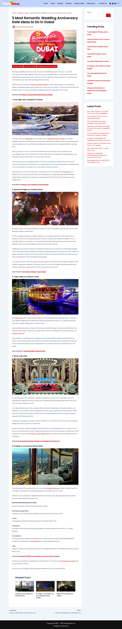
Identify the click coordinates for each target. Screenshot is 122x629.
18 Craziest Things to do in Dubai (34, 272)
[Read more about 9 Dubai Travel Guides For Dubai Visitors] (24, 586)
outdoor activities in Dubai (39, 85)
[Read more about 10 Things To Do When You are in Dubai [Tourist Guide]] (45, 586)
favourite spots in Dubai (67, 561)
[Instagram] (112, 3)
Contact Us (102, 3)
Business (69, 3)
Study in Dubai (79, 3)
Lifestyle (60, 3)
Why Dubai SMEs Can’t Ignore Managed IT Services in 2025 (96, 122)
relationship (29, 139)
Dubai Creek (19, 318)
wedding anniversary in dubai (47, 66)
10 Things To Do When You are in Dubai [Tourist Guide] (45, 596)
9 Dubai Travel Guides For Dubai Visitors (24, 595)
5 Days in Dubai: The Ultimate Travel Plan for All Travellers (98, 144)
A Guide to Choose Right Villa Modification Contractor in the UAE (98, 139)
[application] (95, 3)
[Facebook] (110, 3)
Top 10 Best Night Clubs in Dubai (34, 351)
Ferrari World (65, 172)
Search (89, 12)
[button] (118, 3)
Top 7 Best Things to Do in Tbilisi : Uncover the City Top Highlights (97, 112)
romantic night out (18, 333)
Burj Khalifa (34, 541)
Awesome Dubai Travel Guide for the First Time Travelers (40, 556)
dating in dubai (17, 66)
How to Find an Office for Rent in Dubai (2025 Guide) (97, 117)
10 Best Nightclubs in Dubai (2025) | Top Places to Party (98, 161)
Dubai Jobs (90, 3)
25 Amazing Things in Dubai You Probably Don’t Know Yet (40, 441)
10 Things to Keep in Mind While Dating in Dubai (36, 95)
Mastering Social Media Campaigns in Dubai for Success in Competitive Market (98, 128)
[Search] (108, 15)
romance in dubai (30, 66)
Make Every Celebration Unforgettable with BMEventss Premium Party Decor (97, 155)
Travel (52, 3)
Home (46, 3)
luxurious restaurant (53, 488)
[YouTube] (115, 3)
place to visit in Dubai (38, 434)
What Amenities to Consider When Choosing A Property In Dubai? (98, 134)
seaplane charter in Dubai (55, 139)
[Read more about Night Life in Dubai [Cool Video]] (66, 586)
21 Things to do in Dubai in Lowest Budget (34, 185)
